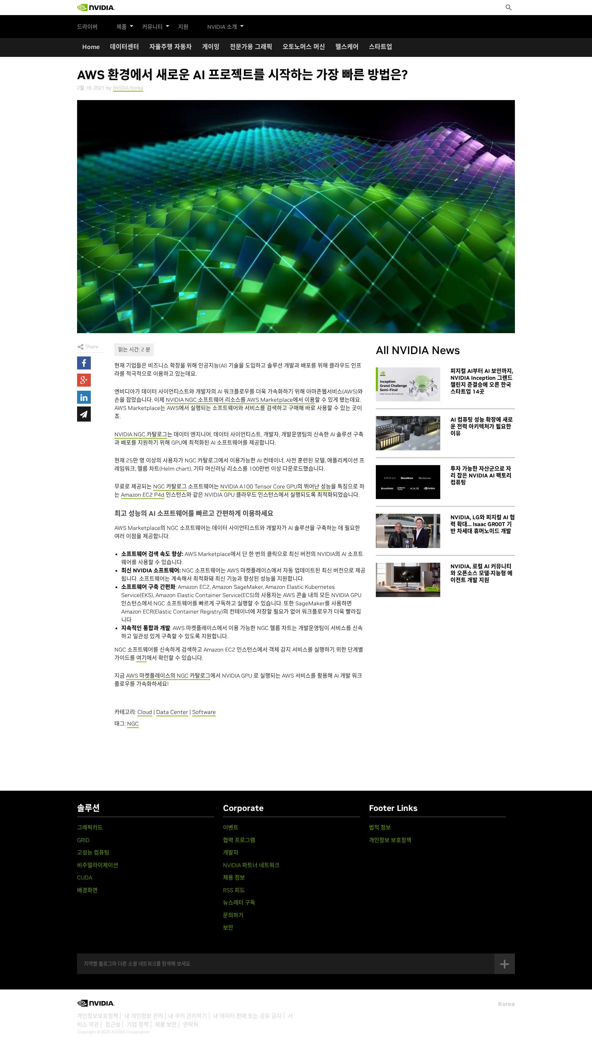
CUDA (84, 877)
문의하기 (233, 915)
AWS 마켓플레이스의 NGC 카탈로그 (168, 675)
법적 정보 (380, 827)
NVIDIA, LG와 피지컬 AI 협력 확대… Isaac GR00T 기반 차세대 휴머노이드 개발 (483, 524)
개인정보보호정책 (97, 1015)
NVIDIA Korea (128, 88)
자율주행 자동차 (170, 47)
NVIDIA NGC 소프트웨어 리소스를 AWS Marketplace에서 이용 (240, 399)
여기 (141, 657)
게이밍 (211, 47)
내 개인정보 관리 (143, 1015)
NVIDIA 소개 (222, 26)
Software (204, 711)
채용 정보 (234, 877)
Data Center (172, 711)
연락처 (190, 1024)
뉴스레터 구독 (239, 902)
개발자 (230, 852)
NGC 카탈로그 (170, 486)
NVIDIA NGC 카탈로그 (140, 434)
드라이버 (87, 26)
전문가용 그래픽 (251, 47)
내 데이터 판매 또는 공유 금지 (247, 1015)
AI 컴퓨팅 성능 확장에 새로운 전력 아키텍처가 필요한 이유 (482, 426)
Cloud (144, 711)
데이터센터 (124, 47)
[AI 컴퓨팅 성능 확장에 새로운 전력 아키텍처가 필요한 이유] (408, 433)
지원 (183, 26)
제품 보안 (166, 1024)
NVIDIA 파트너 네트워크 (251, 865)
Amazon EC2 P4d (142, 494)
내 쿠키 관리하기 (187, 1015)
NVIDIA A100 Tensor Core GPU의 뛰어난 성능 (275, 486)
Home (91, 47)
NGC (133, 723)
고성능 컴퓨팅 (93, 852)
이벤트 (230, 827)
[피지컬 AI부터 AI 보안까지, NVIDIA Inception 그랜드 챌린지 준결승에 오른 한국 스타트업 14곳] (408, 384)
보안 (228, 927)
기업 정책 (138, 1024)
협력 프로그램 (239, 840)
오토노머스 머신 (304, 47)
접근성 (113, 1024)
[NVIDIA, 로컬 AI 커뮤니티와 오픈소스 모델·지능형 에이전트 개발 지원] (408, 580)
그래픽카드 (90, 827)
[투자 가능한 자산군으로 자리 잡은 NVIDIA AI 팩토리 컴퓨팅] (408, 482)
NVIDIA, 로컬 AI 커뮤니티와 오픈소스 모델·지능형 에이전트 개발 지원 (482, 573)
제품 (121, 26)
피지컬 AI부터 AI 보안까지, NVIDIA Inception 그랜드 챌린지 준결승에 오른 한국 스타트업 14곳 (482, 381)
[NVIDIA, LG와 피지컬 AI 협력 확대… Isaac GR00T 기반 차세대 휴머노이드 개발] (408, 531)
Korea (506, 1004)
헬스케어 (347, 47)
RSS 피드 (234, 890)
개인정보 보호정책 (390, 840)
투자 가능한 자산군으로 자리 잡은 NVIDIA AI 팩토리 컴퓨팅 (481, 475)
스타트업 (380, 47)
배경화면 (87, 890)
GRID (83, 840)
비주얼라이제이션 (97, 865)
